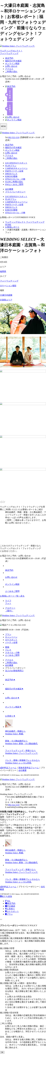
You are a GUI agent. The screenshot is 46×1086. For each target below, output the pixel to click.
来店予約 (9, 58)
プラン (8, 634)
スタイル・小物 (12, 652)
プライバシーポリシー (15, 192)
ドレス (8, 650)
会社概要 (9, 189)
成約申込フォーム (8, 768)
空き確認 (11, 906)
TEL (8, 901)
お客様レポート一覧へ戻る (12, 596)
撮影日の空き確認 (13, 61)
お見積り (11, 909)
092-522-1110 (13, 137)
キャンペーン (11, 637)
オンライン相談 (12, 63)
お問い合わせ (11, 66)
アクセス (9, 69)
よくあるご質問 (12, 655)
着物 (7, 647)
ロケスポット (11, 640)
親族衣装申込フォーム (28, 768)
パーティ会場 (11, 642)
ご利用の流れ (11, 71)
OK (2, 1052)
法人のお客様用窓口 (14, 671)
